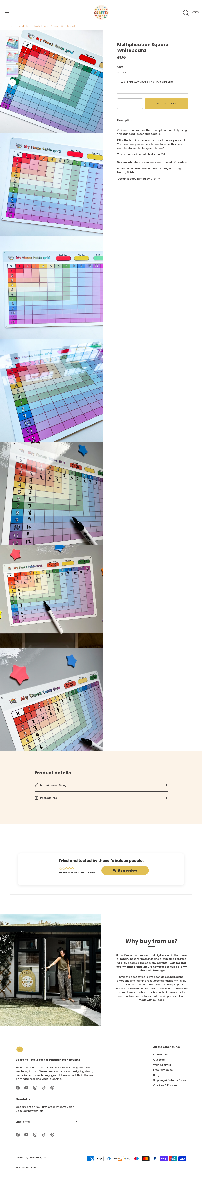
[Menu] (7, 12)
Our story (159, 1060)
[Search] (185, 13)
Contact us (160, 1054)
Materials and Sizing (53, 785)
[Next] (12, 82)
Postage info (48, 798)
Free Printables (163, 1070)
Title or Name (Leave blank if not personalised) (145, 82)
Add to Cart (166, 103)
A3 (124, 72)
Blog (156, 1075)
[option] (12, 43)
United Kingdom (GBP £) (29, 1157)
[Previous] (12, 31)
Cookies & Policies (165, 1085)
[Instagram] (35, 1087)
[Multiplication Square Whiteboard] (12, 43)
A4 (118, 72)
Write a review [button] (125, 870)
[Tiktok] (44, 1087)
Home (13, 26)
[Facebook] (18, 1087)
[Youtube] (26, 1087)
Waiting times (162, 1065)
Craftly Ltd (30, 1167)
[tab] (126, 120)
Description (124, 120)
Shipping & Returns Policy (169, 1080)
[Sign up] (75, 1122)
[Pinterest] (52, 1087)
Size (120, 66)
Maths (25, 26)
